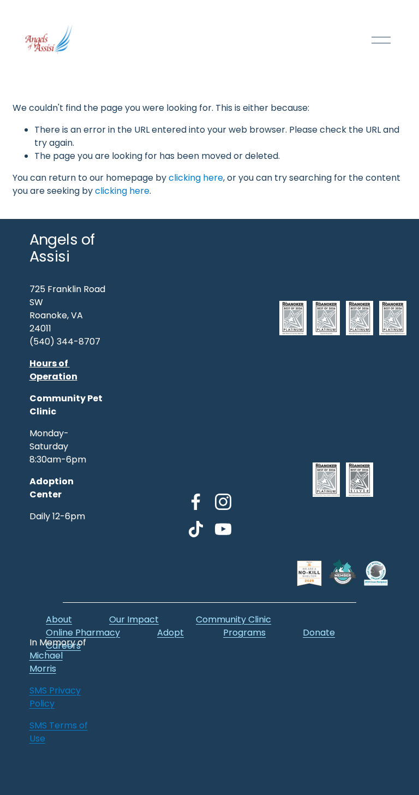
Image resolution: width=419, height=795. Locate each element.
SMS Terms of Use (58, 732)
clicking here (196, 177)
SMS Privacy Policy (55, 697)
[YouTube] (223, 529)
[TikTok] (196, 529)
